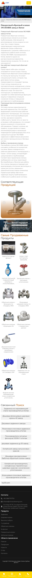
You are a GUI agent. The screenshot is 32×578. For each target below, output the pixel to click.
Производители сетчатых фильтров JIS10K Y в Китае (16, 437)
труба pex (6, 483)
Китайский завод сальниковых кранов (16, 450)
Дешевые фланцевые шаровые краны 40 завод (16, 417)
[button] (28, 202)
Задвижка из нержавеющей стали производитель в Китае (16, 410)
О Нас (20, 575)
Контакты (28, 575)
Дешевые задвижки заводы (14, 423)
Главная (3, 19)
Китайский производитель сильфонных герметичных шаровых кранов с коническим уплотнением (16, 467)
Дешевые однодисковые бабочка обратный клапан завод (16, 457)
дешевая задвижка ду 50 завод (15, 444)
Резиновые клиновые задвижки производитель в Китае (16, 430)
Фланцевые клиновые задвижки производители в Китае (16, 476)
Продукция (12, 575)
